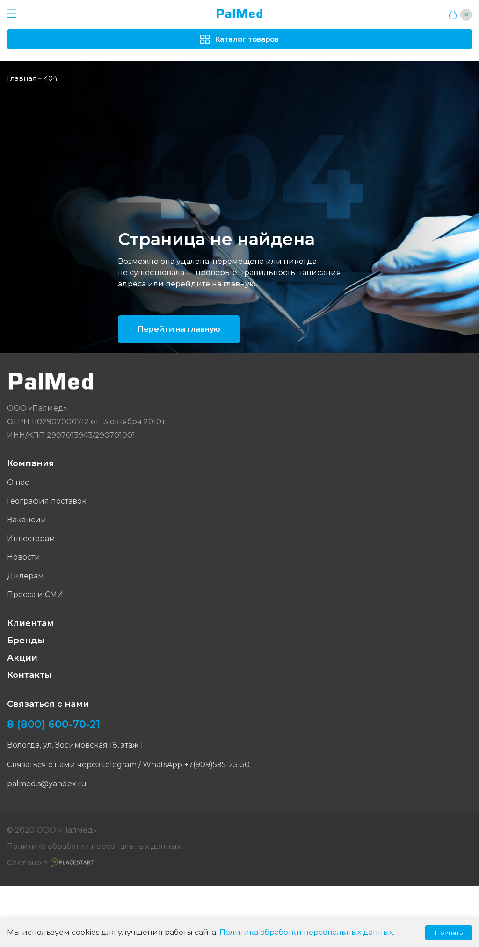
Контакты (29, 675)
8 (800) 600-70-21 (53, 725)
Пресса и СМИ (35, 594)
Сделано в (27, 862)
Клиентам (30, 623)
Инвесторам (31, 538)
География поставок (47, 501)
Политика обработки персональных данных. (306, 932)
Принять (449, 932)
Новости (23, 557)
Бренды (26, 640)
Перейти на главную (178, 329)
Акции (22, 658)
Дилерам (25, 575)
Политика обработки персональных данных (94, 846)
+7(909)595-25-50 (217, 764)
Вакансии (26, 519)
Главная (21, 78)
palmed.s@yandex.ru (47, 783)
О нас (18, 482)
